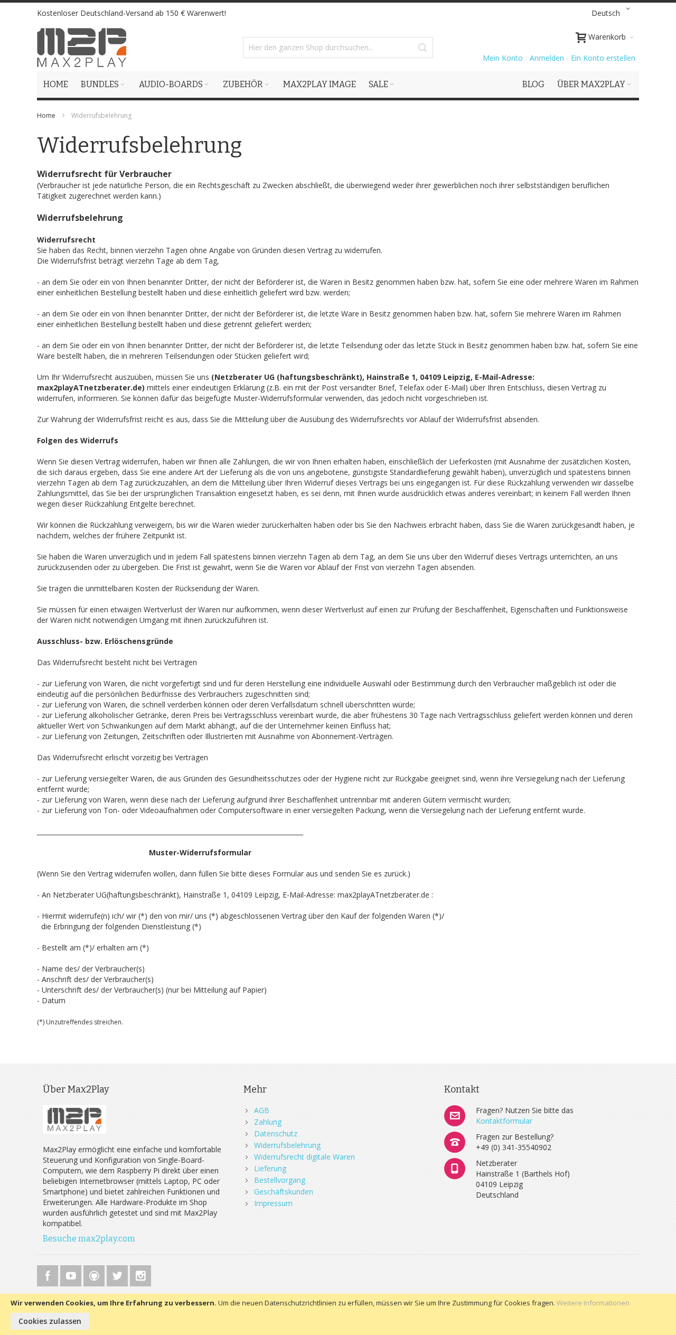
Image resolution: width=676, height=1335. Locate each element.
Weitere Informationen (593, 1303)
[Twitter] (118, 1274)
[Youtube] (71, 1274)
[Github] (95, 1274)
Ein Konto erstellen (603, 58)
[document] (338, 1314)
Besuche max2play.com (89, 1239)
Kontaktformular (504, 1121)
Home (47, 115)
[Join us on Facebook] (48, 1274)
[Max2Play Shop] (82, 47)
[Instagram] (140, 1274)
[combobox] (338, 47)
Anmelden (547, 58)
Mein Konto (503, 58)
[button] (613, 13)
